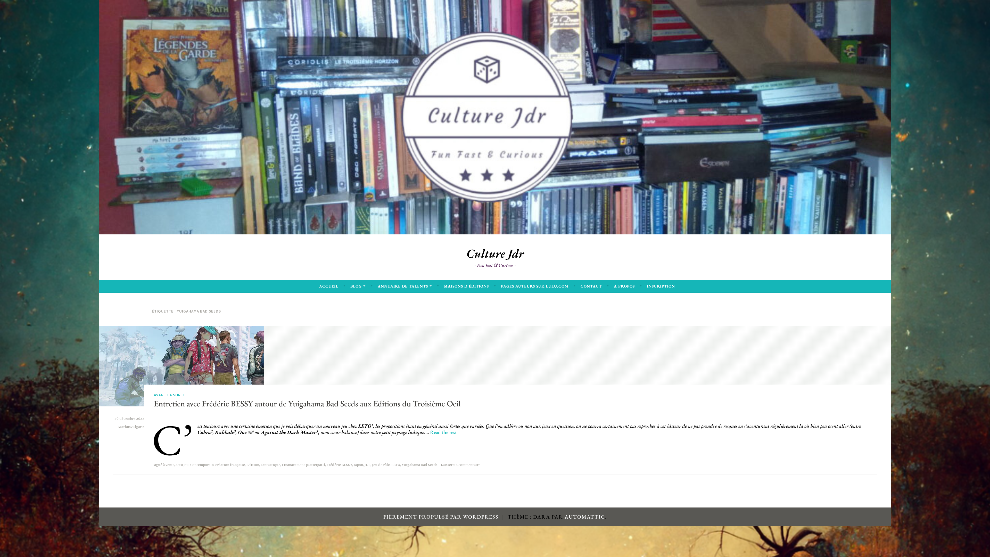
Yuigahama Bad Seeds (420, 465)
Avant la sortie (170, 394)
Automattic (585, 516)
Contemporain (202, 465)
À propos (624, 286)
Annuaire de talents (403, 286)
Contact (591, 286)
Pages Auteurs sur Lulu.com (534, 286)
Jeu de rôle (381, 465)
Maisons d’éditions (466, 286)
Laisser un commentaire (460, 465)
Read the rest (443, 432)
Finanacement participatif (303, 465)
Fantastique (270, 465)
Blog (356, 286)
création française (230, 465)
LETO (395, 465)
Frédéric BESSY (339, 465)
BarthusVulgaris (131, 427)
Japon (358, 465)
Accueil (328, 286)
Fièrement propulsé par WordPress (441, 516)
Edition (252, 465)
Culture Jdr (495, 253)
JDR (367, 465)
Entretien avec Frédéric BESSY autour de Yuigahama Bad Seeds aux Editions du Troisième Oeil (307, 403)
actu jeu (182, 465)
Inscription (661, 286)
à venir (168, 465)
